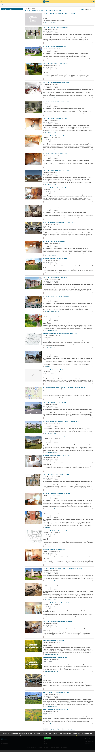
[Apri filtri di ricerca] (92, 1)
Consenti (47, 737)
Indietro (4, 4)
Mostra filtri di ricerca (8, 9)
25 (71, 729)
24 (68, 729)
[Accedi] (93, 1)
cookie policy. (74, 735)
